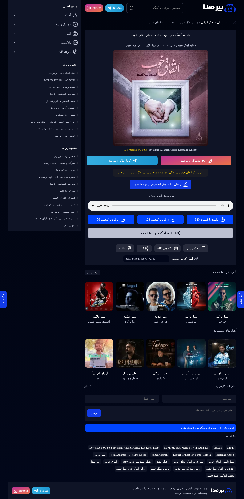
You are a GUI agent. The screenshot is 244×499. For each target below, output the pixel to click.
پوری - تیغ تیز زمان (64, 169)
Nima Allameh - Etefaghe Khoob (128, 454)
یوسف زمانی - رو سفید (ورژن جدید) (55, 128)
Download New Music (136, 149)
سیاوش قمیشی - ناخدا (62, 93)
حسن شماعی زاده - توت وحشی (57, 176)
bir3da (230, 447)
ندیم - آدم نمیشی (65, 114)
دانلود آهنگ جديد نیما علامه (131, 468)
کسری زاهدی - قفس (63, 197)
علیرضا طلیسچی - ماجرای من (58, 204)
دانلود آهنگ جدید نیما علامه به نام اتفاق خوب (160, 35)
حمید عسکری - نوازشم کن (60, 100)
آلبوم (68, 33)
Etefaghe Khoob (225, 454)
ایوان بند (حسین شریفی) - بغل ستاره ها (53, 121)
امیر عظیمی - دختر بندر (62, 211)
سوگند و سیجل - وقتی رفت (59, 163)
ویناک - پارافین (67, 190)
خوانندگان (65, 51)
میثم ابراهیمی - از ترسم (61, 73)
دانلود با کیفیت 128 (157, 219)
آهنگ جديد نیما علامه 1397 (137, 461)
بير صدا (95, 461)
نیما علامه (100, 454)
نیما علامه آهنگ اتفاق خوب (188, 461)
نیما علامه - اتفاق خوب (221, 461)
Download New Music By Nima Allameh (186, 447)
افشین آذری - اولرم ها (63, 107)
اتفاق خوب (111, 461)
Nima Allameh (160, 454)
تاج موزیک (69, 225)
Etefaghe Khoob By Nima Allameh (192, 454)
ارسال (94, 413)
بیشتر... (93, 272)
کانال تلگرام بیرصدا (119, 160)
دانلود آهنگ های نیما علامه (157, 233)
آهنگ (68, 15)
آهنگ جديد (162, 461)
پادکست (66, 42)
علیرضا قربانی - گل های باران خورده (55, 218)
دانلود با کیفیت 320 (206, 219)
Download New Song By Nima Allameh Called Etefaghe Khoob (124, 447)
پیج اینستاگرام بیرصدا (193, 160)
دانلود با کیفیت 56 (108, 219)
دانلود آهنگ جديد (160, 468)
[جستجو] (131, 8)
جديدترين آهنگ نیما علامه (220, 468)
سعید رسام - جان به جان (61, 87)
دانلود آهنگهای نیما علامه (220, 475)
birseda (218, 447)
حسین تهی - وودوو (65, 135)
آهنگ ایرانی (207, 22)
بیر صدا (219, 8)
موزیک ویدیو (63, 24)
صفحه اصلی (224, 22)
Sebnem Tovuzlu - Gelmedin (59, 79)
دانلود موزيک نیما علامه (188, 468)
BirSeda (96, 7)
